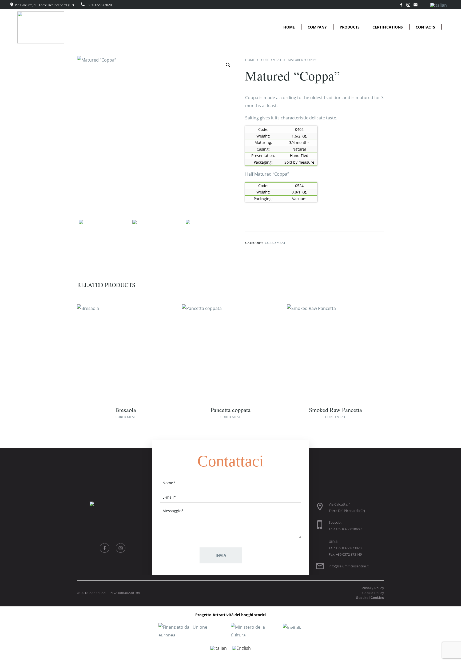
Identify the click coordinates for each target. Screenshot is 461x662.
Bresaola (125, 410)
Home (289, 27)
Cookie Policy (373, 593)
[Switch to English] (241, 648)
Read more (115, 354)
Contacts (425, 27)
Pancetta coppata (230, 410)
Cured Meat (271, 60)
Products (350, 27)
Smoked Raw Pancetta (335, 410)
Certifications (387, 27)
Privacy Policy (373, 588)
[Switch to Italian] (439, 5)
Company (317, 27)
